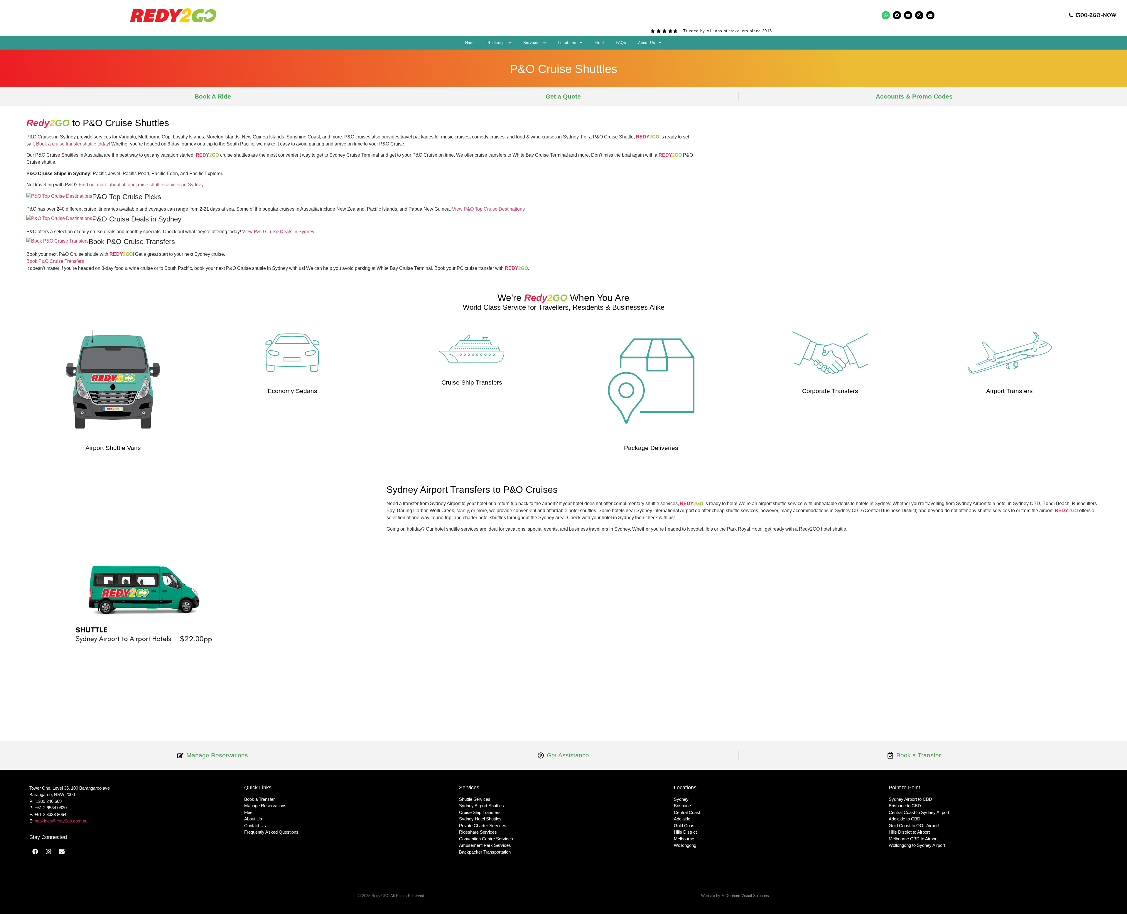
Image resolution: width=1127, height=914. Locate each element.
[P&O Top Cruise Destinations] (59, 196)
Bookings (496, 42)
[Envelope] (930, 15)
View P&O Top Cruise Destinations (488, 209)
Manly (462, 510)
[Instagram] (919, 15)
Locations (567, 42)
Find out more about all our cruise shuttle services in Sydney (141, 184)
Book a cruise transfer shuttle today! (73, 143)
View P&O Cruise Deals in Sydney (278, 231)
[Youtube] (908, 15)
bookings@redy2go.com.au (61, 820)
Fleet (599, 42)
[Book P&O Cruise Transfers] (57, 240)
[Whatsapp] (886, 15)
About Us (646, 42)
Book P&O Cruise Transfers (55, 261)
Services (531, 42)
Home (470, 42)
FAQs (621, 42)
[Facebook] (897, 15)
